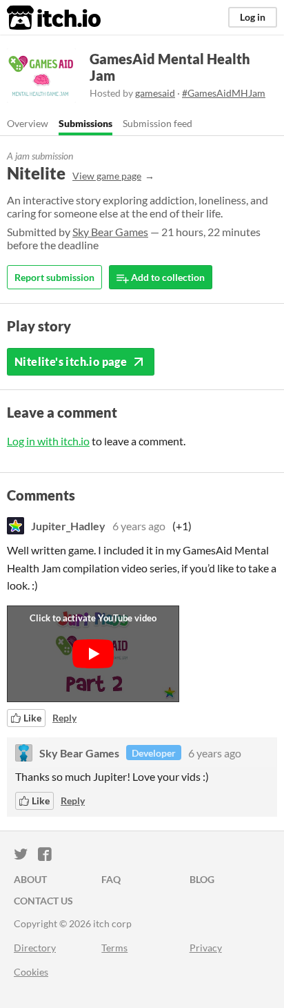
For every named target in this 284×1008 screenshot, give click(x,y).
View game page (106, 176)
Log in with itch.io (48, 440)
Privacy (206, 947)
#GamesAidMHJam (223, 93)
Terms (114, 947)
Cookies (31, 972)
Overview (27, 123)
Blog (202, 879)
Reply (64, 718)
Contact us (43, 901)
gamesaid (155, 93)
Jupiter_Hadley (68, 525)
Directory (35, 947)
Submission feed (157, 123)
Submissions (85, 123)
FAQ (111, 879)
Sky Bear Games (110, 231)
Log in (252, 17)
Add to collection (167, 277)
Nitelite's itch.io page (70, 361)
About (30, 879)
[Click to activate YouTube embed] (93, 653)
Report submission (54, 277)
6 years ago (138, 525)
